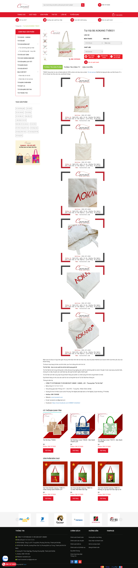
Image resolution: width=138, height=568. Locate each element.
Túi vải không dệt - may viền (27, 51)
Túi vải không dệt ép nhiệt (26, 47)
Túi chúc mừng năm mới (25, 58)
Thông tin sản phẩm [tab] (53, 67)
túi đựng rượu (34, 128)
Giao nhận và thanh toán (96, 540)
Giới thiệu (33, 15)
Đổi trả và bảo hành (94, 544)
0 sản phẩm (119, 15)
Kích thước (88, 38)
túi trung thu (19, 135)
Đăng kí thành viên (94, 547)
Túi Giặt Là (21, 86)
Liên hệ (63, 15)
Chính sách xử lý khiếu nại (77, 547)
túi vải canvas (19, 112)
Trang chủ (21, 15)
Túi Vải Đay (21, 41)
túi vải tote (33, 124)
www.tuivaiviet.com (57, 397)
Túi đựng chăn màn (24, 82)
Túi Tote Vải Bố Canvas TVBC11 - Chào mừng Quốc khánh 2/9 (54, 488)
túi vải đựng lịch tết (33, 131)
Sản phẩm (44, 15)
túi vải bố (29, 108)
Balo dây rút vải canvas (26, 79)
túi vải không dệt (20, 108)
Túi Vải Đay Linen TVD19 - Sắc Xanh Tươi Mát (110, 441)
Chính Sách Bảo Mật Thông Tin (76, 555)
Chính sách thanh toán (77, 537)
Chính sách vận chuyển (77, 540)
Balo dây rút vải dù (24, 75)
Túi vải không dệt (23, 44)
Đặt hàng (48, 450)
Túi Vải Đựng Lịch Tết (24, 61)
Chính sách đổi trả (75, 544)
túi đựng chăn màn (21, 131)
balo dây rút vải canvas (22, 124)
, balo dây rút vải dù (21, 120)
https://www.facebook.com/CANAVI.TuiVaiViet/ (66, 403)
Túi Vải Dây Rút (22, 68)
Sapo (24, 564)
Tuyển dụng (74, 15)
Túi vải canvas (92, 72)
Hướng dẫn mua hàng (95, 537)
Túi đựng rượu (22, 65)
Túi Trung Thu (22, 93)
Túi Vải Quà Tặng (23, 54)
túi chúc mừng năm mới (22, 128)
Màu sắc (106, 38)
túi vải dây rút (19, 116)
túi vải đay (28, 112)
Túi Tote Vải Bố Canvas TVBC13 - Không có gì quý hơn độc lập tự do (109, 488)
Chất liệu (87, 47)
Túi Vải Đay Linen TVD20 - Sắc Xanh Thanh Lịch (82, 441)
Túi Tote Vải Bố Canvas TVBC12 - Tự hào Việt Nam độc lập (81, 488)
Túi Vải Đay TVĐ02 (49, 440)
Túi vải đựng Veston (24, 89)
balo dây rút (28, 116)
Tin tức (54, 15)
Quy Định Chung (75, 551)
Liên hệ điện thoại (104, 56)
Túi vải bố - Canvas (23, 37)
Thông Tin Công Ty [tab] (72, 67)
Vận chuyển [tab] (87, 67)
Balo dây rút (22, 72)
